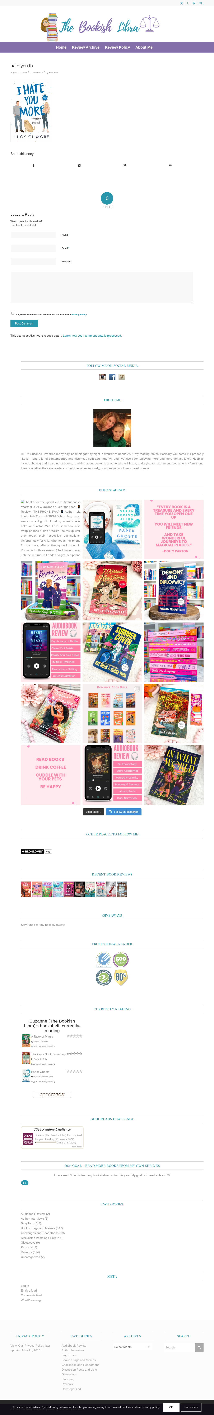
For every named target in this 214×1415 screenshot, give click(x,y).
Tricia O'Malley (41, 1041)
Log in (25, 1285)
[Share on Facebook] (33, 165)
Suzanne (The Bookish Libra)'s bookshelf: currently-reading (52, 1026)
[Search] (158, 47)
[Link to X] (181, 3)
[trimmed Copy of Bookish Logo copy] (100, 24)
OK (171, 1407)
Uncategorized (30, 1257)
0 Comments (36, 72)
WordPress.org (31, 1300)
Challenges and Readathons (40, 1233)
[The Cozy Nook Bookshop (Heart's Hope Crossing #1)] (26, 1063)
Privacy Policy (79, 314)
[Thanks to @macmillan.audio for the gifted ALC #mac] (112, 775)
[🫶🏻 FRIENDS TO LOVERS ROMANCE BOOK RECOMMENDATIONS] (112, 713)
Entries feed (29, 1290)
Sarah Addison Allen (44, 1076)
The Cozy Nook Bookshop (48, 1054)
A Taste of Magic (42, 1036)
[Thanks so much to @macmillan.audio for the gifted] (50, 652)
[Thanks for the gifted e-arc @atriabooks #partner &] (50, 529)
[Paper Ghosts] (26, 1080)
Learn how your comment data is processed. (92, 335)
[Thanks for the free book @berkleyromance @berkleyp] (112, 652)
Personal (27, 1247)
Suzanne (53, 72)
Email (65, 248)
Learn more (191, 1407)
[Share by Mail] (170, 165)
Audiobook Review (33, 1213)
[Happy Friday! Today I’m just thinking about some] (50, 775)
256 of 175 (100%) (66, 1142)
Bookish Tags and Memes (38, 1228)
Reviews (26, 1252)
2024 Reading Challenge (52, 1129)
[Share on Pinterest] (124, 165)
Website (66, 261)
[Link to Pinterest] (194, 3)
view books (77, 1146)
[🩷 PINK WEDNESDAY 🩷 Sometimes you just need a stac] (174, 652)
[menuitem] (61, 47)
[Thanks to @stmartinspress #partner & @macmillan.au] (112, 529)
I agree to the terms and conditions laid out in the (51, 314)
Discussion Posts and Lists (38, 1237)
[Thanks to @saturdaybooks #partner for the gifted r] (112, 590)
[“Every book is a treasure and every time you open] (174, 529)
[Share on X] (79, 165)
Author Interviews (32, 1218)
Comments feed (31, 1295)
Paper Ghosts (40, 1071)
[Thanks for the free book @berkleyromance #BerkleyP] (50, 590)
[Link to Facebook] (188, 3)
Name (66, 234)
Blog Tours (28, 1223)
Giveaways (28, 1242)
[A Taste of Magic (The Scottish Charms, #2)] (26, 1046)
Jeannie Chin (40, 1059)
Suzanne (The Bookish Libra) (50, 1135)
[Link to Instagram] (200, 3)
